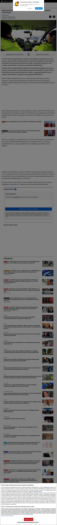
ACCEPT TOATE (28, 519)
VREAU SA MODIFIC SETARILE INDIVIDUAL (28, 522)
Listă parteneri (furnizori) (7, 515)
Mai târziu (30, 8)
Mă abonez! (39, 8)
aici (52, 498)
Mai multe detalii (37, 491)
